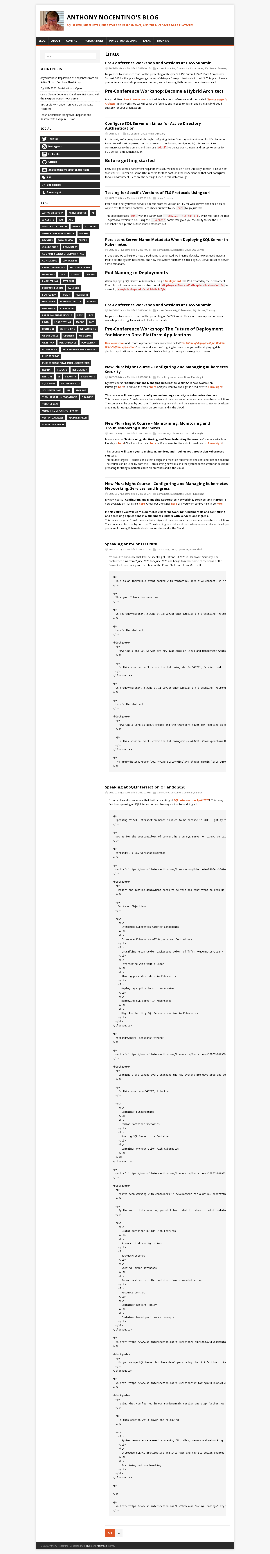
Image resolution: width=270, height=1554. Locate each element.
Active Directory (156, 133)
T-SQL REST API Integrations (59, 397)
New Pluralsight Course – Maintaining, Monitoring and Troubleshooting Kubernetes (157, 425)
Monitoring (67, 328)
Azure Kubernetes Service (58, 233)
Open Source (50, 335)
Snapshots (88, 376)
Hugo (89, 1545)
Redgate (62, 369)
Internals (48, 308)
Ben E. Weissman (135, 99)
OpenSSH (183, 549)
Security (168, 198)
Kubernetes (196, 68)
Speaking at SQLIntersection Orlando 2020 (145, 787)
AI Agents (48, 219)
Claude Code (50, 247)
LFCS (90, 315)
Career (82, 240)
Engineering (50, 281)
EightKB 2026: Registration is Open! (61, 88)
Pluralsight (197, 377)
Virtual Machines (53, 424)
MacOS (80, 322)
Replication (79, 369)
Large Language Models (57, 315)
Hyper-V (91, 301)
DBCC (63, 274)
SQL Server (210, 68)
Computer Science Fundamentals (63, 253)
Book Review (65, 240)
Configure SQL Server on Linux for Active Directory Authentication (153, 126)
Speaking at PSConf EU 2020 (131, 543)
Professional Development (79, 349)
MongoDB (48, 328)
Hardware (48, 301)
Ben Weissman (115, 343)
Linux (144, 133)
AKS (61, 219)
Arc (71, 219)
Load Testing (62, 322)
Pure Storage (50, 356)
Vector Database (52, 417)
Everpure (68, 281)
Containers (163, 249)
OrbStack (48, 342)
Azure (160, 68)
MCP (91, 322)
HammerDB (82, 294)
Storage (80, 390)
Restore (47, 376)
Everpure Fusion (52, 288)
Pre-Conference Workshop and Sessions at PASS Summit (158, 62)
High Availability (70, 301)
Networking (88, 328)
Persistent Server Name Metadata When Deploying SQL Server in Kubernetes (166, 242)
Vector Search (78, 417)
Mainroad (102, 1545)
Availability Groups (54, 226)
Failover (73, 288)
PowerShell (196, 549)
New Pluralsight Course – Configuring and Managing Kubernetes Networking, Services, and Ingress (166, 486)
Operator (85, 335)
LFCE (80, 315)
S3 (58, 376)
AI (93, 213)
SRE (68, 390)
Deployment (173, 281)
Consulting (163, 377)
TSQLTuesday (50, 404)
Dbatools (48, 274)
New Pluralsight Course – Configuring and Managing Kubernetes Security (166, 369)
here (121, 387)
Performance (67, 342)
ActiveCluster (78, 213)
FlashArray (49, 294)
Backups (47, 240)
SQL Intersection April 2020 (191, 800)
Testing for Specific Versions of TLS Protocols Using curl (157, 192)
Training (222, 68)
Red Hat (47, 369)
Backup (83, 233)
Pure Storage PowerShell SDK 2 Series (65, 363)
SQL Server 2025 (51, 390)
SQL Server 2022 (70, 383)
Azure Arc (170, 68)
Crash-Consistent (53, 267)
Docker (90, 274)
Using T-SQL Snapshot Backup (60, 410)
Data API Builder (80, 267)
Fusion (66, 294)
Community (183, 68)
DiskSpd (75, 274)
